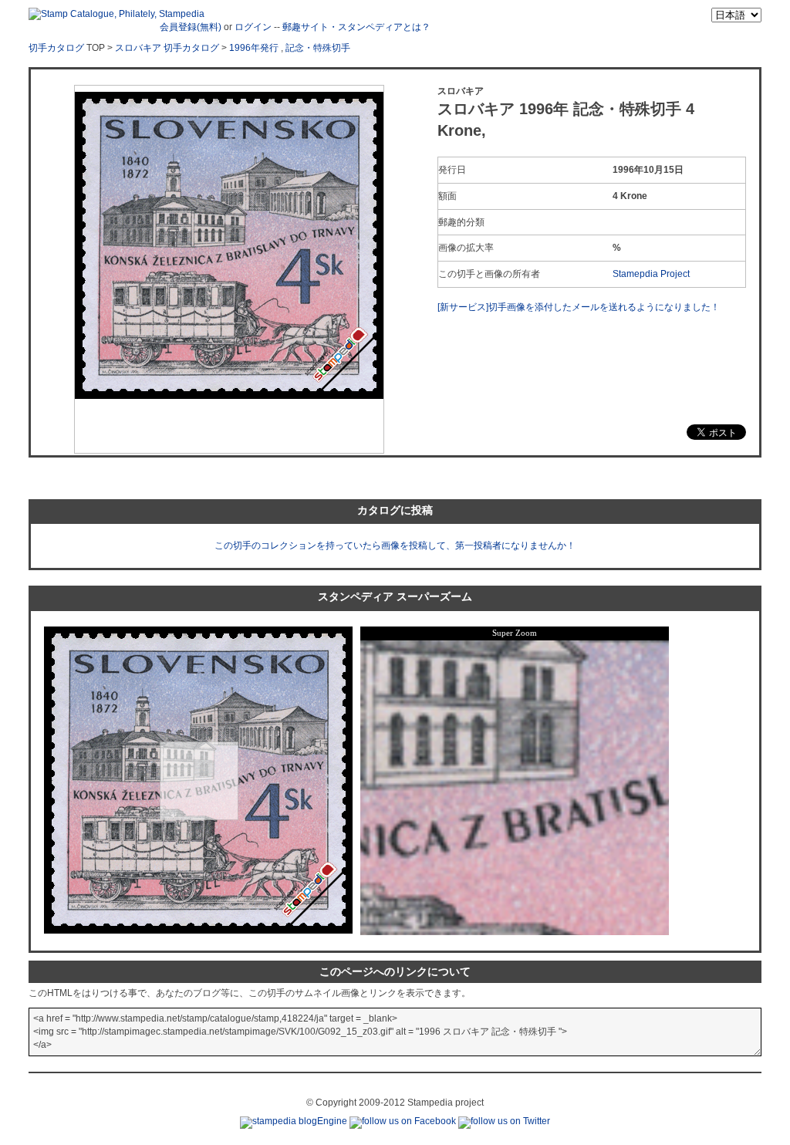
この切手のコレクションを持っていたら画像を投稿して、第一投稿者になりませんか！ (395, 545)
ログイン (253, 27)
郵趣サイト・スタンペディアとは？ (356, 27)
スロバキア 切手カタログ (167, 47)
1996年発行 (254, 47)
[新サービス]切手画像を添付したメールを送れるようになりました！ (578, 307)
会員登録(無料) (190, 27)
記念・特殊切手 (317, 47)
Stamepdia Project (651, 274)
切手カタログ (56, 47)
